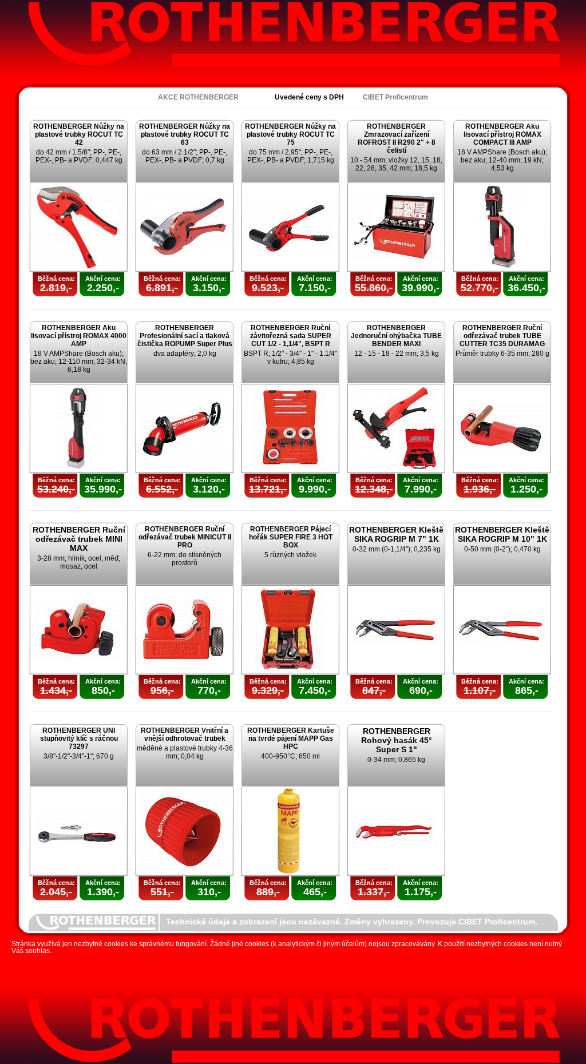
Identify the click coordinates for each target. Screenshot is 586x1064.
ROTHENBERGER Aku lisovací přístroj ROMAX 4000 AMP (78, 336)
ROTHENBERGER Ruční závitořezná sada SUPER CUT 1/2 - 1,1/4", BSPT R (290, 336)
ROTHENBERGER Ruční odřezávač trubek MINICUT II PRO (184, 537)
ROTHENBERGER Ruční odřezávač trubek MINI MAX (79, 539)
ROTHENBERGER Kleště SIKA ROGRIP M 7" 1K (396, 534)
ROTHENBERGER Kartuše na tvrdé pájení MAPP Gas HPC (290, 738)
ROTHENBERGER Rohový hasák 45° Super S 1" (396, 740)
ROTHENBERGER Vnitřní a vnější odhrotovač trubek (184, 734)
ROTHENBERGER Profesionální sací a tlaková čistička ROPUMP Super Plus (184, 336)
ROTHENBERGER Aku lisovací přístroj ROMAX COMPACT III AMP (502, 134)
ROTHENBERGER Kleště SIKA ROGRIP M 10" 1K (502, 534)
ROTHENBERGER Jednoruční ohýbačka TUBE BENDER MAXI (396, 336)
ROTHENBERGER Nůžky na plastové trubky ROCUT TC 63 (184, 134)
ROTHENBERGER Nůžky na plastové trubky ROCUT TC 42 (78, 134)
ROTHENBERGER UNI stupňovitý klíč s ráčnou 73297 (79, 738)
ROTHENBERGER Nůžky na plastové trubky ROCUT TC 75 (290, 134)
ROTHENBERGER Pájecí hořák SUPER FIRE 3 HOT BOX (290, 537)
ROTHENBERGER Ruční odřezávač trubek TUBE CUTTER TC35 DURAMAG (502, 336)
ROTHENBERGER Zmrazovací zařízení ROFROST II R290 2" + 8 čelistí (396, 138)
